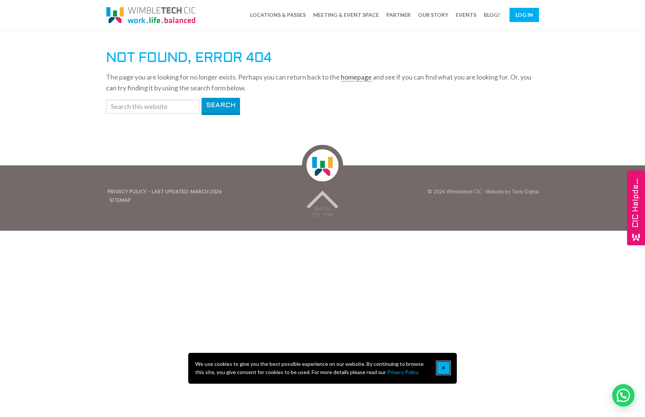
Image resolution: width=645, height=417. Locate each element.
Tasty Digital (525, 192)
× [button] (443, 368)
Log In (524, 15)
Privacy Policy (403, 372)
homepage (356, 77)
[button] (623, 395)
